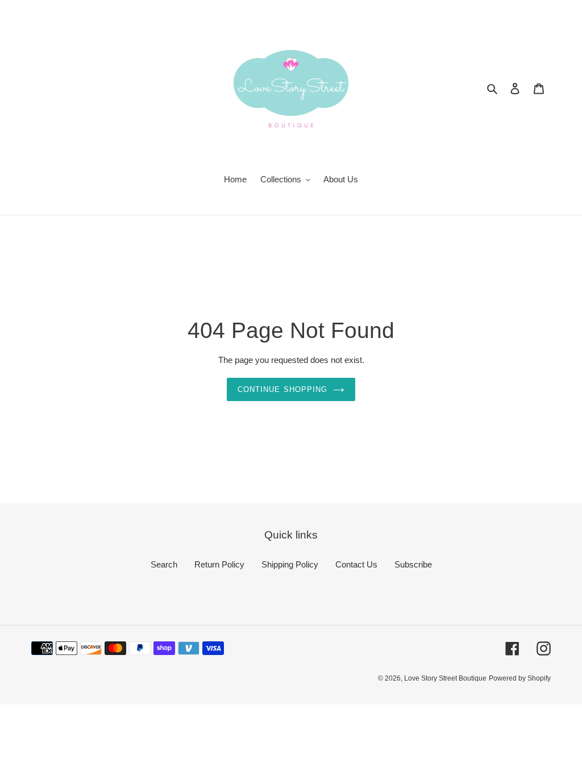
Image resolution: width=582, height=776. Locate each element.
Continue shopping (282, 389)
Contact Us (356, 564)
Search (164, 564)
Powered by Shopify (520, 678)
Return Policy (219, 564)
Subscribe (413, 564)
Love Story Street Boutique (445, 678)
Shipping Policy (289, 564)
